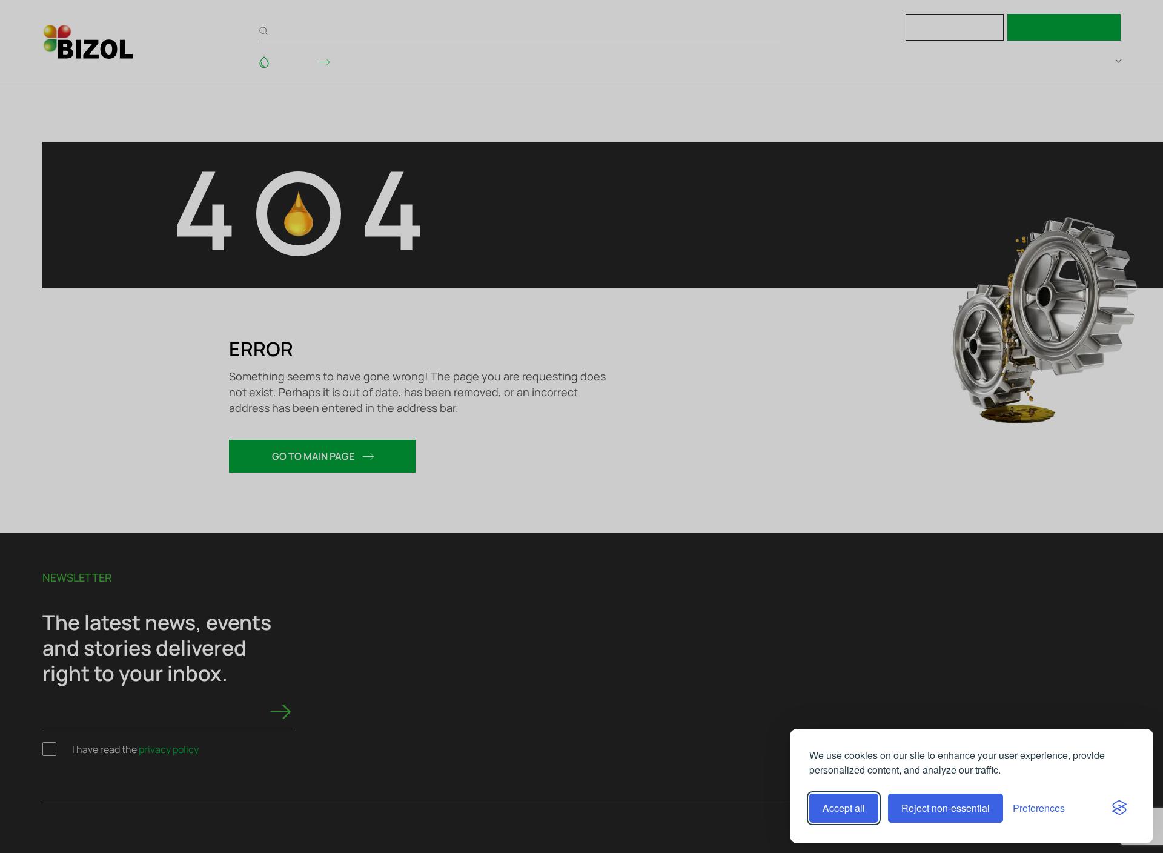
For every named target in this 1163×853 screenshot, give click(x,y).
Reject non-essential (945, 808)
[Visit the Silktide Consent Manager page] (1119, 808)
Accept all (844, 808)
